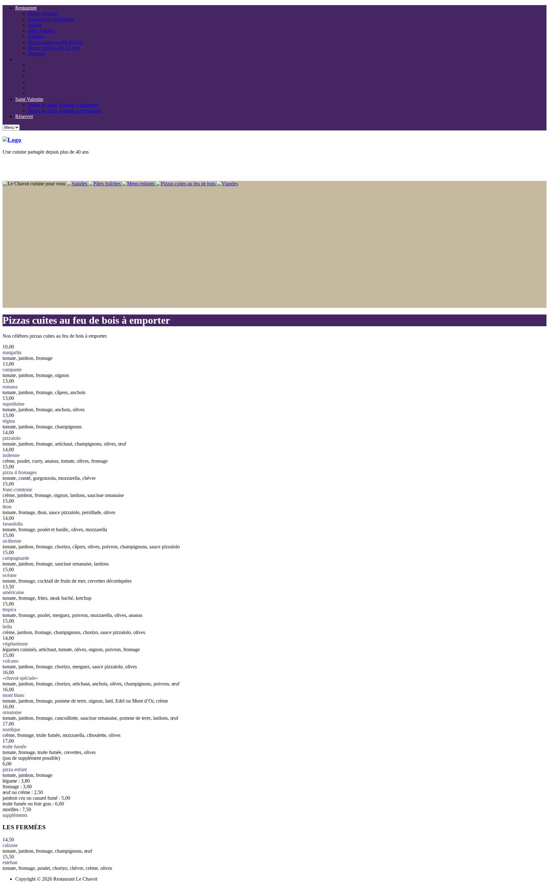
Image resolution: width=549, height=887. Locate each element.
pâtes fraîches (41, 30)
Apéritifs (36, 70)
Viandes (36, 36)
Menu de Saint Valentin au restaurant (65, 110)
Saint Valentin (29, 99)
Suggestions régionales (51, 19)
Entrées (35, 76)
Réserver (24, 116)
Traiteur (23, 59)
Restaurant (26, 7)
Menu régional (42, 13)
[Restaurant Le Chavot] (12, 139)
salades (35, 25)
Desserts (36, 53)
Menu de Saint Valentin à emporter (63, 105)
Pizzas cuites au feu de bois (55, 42)
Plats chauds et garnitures (53, 87)
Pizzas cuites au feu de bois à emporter (66, 65)
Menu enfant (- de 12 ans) (54, 47)
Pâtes (33, 82)
